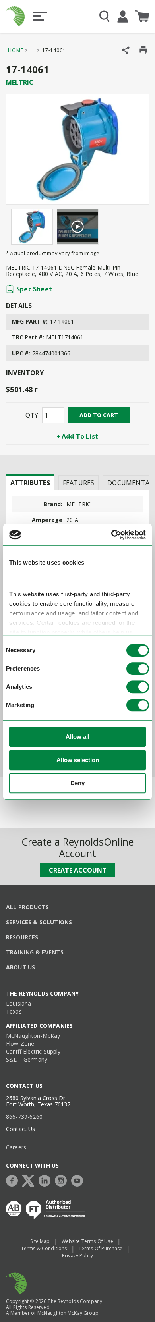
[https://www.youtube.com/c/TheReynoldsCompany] (79, 1180)
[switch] (137, 669)
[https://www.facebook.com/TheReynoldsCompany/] (14, 1180)
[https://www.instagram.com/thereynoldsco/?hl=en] (63, 1180)
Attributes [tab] (30, 483)
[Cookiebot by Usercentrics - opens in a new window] (111, 535)
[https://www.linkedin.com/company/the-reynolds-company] (46, 1180)
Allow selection (77, 760)
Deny (77, 783)
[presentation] (30, 482)
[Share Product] (126, 50)
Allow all (77, 737)
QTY (31, 415)
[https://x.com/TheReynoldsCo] (30, 1180)
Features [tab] (78, 483)
